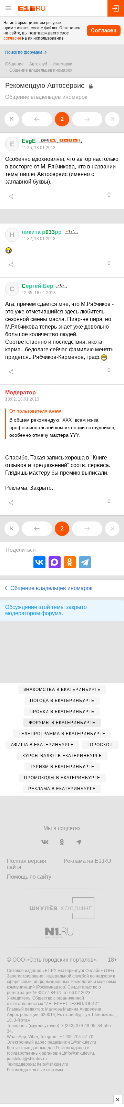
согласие (12, 38)
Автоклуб (38, 64)
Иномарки (62, 64)
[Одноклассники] (70, 562)
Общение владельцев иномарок (40, 70)
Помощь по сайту (29, 877)
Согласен (103, 30)
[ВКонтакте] (39, 562)
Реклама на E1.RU (87, 861)
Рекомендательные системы (35, 1069)
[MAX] (55, 562)
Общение (14, 64)
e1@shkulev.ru (82, 1042)
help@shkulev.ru (52, 1064)
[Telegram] (85, 562)
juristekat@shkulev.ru (27, 1058)
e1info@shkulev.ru (76, 1053)
